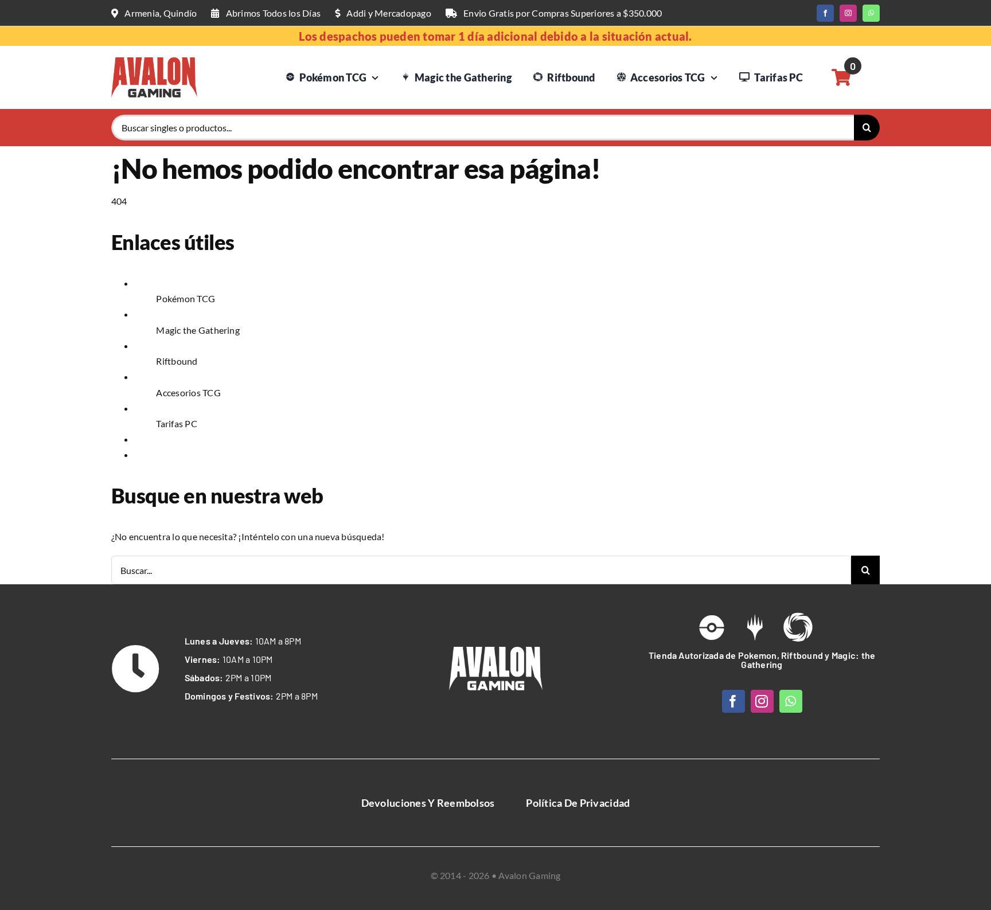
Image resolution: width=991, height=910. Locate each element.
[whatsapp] (871, 13)
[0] (841, 77)
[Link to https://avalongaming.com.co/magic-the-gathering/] (754, 627)
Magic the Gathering (198, 330)
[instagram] (848, 13)
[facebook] (825, 13)
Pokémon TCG (185, 298)
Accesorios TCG (188, 392)
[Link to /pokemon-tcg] (711, 627)
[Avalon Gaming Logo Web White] (496, 651)
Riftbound (176, 361)
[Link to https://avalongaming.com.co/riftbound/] (797, 627)
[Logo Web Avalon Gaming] (154, 61)
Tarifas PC (176, 423)
